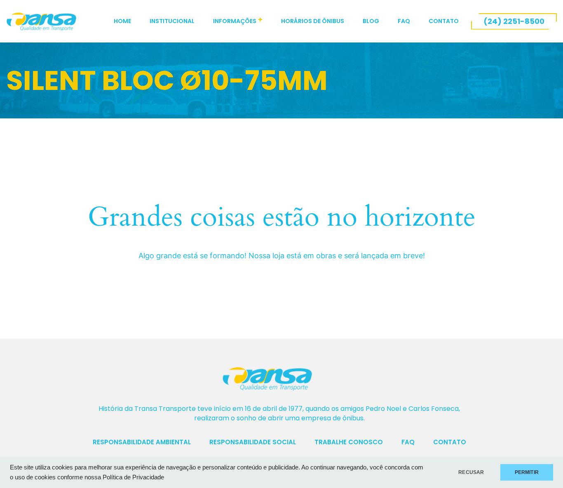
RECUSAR (471, 472)
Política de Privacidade (133, 477)
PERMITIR (527, 472)
